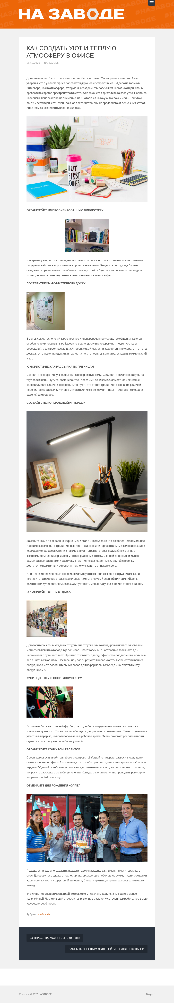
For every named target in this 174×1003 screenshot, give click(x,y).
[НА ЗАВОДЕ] (71, 14)
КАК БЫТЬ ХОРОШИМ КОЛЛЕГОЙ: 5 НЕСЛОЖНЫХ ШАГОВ (106, 949)
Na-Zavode (51, 62)
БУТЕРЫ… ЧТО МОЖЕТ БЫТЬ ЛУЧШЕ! (55, 937)
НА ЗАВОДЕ (45, 994)
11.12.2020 (33, 62)
